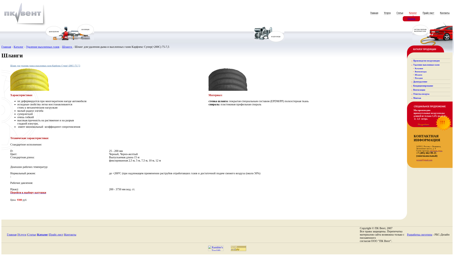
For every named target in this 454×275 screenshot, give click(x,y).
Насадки (419, 78)
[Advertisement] (227, 266)
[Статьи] (400, 15)
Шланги (67, 46)
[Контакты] (445, 15)
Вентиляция (419, 90)
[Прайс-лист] (428, 15)
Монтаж (417, 98)
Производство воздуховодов (426, 61)
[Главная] (374, 15)
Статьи (31, 234)
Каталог (18, 46)
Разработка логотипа (419, 234)
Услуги (22, 234)
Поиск (411, 18)
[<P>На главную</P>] (23, 25)
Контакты (70, 234)
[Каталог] (413, 15)
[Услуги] (387, 15)
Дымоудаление (420, 81)
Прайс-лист (56, 234)
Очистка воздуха (421, 94)
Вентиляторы (421, 72)
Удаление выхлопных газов (42, 46)
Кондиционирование (423, 86)
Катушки (419, 68)
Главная (6, 46)
